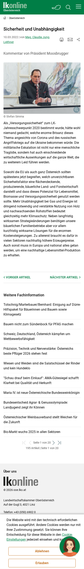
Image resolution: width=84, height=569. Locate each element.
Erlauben (42, 563)
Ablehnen (42, 551)
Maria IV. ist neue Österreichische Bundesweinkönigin (41, 393)
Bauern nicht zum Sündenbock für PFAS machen (38, 324)
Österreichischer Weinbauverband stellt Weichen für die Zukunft (40, 419)
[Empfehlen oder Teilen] (78, 39)
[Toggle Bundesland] (56, 7)
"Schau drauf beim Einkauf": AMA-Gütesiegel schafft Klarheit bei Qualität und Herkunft (41, 380)
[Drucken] (61, 39)
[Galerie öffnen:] (42, 88)
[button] (78, 6)
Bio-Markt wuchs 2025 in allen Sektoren (31, 432)
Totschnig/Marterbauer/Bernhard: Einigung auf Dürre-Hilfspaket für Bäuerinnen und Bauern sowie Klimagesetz (42, 309)
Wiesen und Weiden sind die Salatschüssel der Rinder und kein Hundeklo (41, 365)
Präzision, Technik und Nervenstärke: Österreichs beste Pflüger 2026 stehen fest (38, 351)
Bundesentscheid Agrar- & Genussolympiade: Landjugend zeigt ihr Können (35, 405)
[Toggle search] (68, 7)
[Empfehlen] (70, 39)
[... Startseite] (15, 7)
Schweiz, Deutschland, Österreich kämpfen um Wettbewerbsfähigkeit (36, 336)
